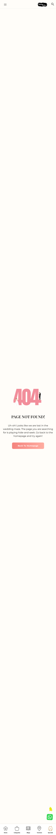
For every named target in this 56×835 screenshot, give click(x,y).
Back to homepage (28, 446)
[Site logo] (43, 4)
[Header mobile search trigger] (53, 4)
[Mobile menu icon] (4, 4)
